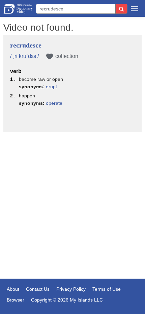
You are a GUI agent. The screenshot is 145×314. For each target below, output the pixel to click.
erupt (51, 86)
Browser (15, 300)
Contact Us (38, 289)
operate (54, 103)
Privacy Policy (71, 289)
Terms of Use (106, 289)
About (13, 289)
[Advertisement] (72, 171)
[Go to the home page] (18, 9)
